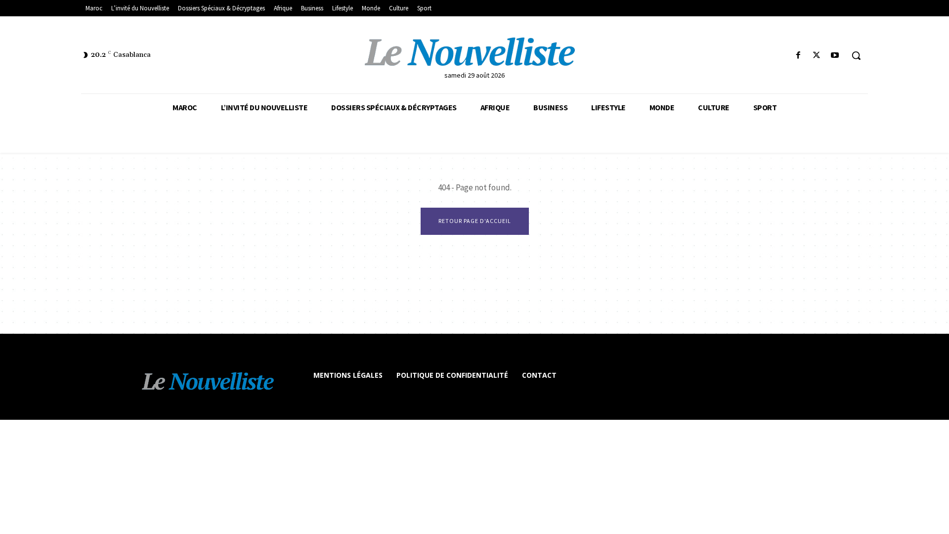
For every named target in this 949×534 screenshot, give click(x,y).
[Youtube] (835, 55)
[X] (816, 55)
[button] (856, 55)
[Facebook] (798, 55)
